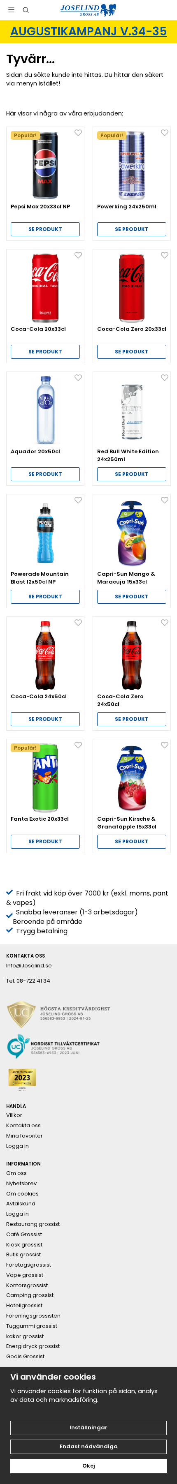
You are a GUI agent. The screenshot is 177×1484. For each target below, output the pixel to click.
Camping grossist (30, 1295)
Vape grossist (24, 1275)
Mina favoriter (24, 1136)
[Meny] (11, 9)
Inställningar (88, 1427)
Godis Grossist (25, 1356)
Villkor (14, 1115)
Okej (88, 1466)
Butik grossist (23, 1254)
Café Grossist (24, 1234)
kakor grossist (25, 1336)
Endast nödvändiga (89, 1446)
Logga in (17, 1146)
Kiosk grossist (24, 1245)
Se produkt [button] (45, 229)
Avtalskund (20, 1203)
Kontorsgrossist (27, 1285)
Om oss (16, 1173)
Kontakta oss (23, 1125)
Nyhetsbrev (21, 1183)
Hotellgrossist (24, 1305)
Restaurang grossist (33, 1224)
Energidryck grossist (33, 1346)
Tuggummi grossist (31, 1326)
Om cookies (22, 1194)
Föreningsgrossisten (33, 1316)
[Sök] (26, 10)
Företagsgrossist (28, 1265)
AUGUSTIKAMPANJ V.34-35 (88, 31)
